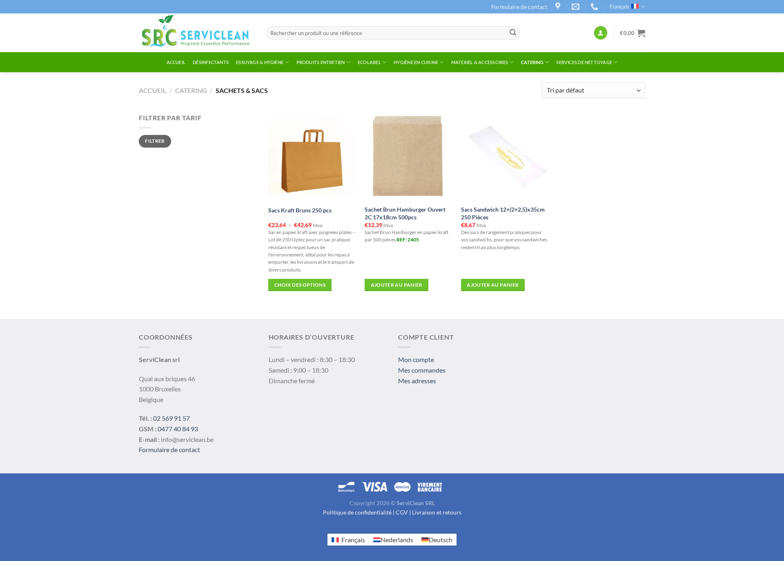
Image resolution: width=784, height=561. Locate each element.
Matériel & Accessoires (479, 62)
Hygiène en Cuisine (416, 62)
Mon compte (416, 359)
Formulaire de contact (519, 6)
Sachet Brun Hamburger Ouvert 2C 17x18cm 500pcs (405, 213)
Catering (532, 62)
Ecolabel (369, 62)
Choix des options (299, 284)
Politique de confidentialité (357, 512)
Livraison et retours (436, 512)
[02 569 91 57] (595, 6)
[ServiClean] (196, 32)
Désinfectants (211, 62)
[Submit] (513, 33)
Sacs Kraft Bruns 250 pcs (300, 210)
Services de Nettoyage (584, 62)
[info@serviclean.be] (576, 6)
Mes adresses (417, 380)
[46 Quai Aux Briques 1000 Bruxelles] (558, 6)
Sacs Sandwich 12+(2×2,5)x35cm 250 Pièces (503, 213)
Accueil (176, 62)
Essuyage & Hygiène (259, 62)
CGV (402, 512)
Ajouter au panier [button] (397, 284)
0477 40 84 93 (178, 429)
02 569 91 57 (171, 418)
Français (619, 6)
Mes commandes (421, 370)
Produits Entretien (320, 62)
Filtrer (155, 141)
